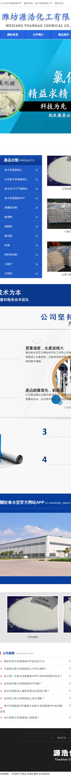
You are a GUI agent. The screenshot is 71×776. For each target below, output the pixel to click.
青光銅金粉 (44, 774)
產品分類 (11, 160)
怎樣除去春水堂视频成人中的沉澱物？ (25, 668)
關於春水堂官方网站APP (22, 502)
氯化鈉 (8, 235)
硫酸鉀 (8, 226)
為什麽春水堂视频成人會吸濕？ (22, 717)
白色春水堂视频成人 (16, 179)
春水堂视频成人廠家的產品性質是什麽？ (27, 690)
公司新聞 (8, 653)
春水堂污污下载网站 (16, 188)
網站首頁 (12, 34)
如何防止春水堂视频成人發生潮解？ (24, 698)
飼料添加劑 (11, 254)
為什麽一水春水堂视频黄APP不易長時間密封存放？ (33, 676)
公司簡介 (38, 34)
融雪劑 (8, 216)
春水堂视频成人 (13, 169)
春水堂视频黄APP (15, 198)
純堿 (7, 245)
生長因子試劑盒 (19, 774)
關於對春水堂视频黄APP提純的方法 (24, 661)
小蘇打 (8, 264)
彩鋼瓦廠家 (32, 774)
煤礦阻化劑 (11, 207)
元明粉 (8, 273)
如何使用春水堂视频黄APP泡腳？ (23, 683)
